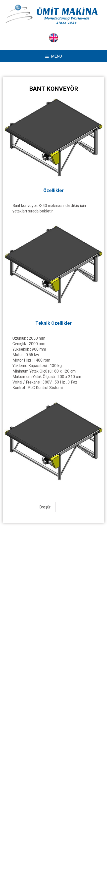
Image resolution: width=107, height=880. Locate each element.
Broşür (45, 507)
